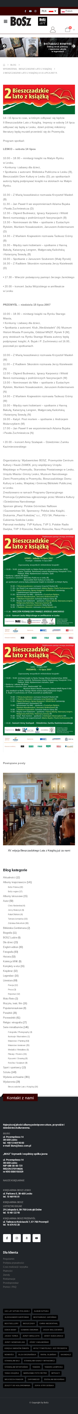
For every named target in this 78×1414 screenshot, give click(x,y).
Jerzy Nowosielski (15, 1342)
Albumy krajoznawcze (14, 882)
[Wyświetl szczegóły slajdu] (39, 47)
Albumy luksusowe (13, 896)
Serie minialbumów (13, 1027)
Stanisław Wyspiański (16, 1367)
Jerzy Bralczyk (14, 910)
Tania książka (12, 1373)
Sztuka (6, 1072)
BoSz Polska (13, 887)
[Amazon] (27, 1238)
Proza (10, 989)
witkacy (55, 1373)
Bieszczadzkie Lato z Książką (21, 1086)
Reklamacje (9, 1279)
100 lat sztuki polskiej (17, 1311)
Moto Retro (9, 998)
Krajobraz (8, 971)
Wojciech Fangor (14, 1379)
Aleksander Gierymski (17, 1317)
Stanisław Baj (12, 1361)
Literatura (8, 980)
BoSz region (13, 891)
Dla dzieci (8, 942)
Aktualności (9, 877)
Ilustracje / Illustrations (17, 1036)
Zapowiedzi (34, 1379)
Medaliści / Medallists (17, 1049)
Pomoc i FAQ (9, 1287)
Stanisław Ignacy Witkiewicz (39, 1361)
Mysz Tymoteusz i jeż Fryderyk (50, 1348)
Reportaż (12, 994)
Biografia (7, 932)
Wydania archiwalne (13, 1077)
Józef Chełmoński (39, 1342)
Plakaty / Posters (15, 1054)
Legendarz (8, 975)
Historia (7, 956)
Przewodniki (9, 1017)
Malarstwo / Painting (16, 1041)
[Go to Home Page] (4, 65)
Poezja (11, 985)
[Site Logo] (20, 21)
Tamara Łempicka (15, 919)
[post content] (39, 809)
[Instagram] (35, 11)
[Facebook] (25, 11)
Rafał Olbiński (14, 914)
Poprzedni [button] (5, 46)
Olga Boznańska (27, 1355)
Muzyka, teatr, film (12, 1003)
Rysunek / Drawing (16, 1058)
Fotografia (8, 951)
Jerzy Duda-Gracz (53, 1336)
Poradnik (7, 1012)
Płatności (7, 1271)
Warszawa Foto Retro (35, 1373)
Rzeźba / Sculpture (16, 1063)
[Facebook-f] (7, 1238)
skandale (66, 1355)
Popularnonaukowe (13, 1008)
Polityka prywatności (13, 1263)
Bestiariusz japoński (44, 1317)
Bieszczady (29, 1323)
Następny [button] (73, 46)
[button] (72, 816)
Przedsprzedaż (11, 1283)
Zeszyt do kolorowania (17, 1385)
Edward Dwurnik (29, 1330)
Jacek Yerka (11, 1336)
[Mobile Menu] (5, 21)
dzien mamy (10, 1330)
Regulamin (8, 1259)
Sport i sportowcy (12, 1067)
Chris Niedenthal (15, 905)
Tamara (36, 1367)
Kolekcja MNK (10, 961)
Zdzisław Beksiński (16, 923)
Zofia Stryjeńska (44, 1385)
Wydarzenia (9, 1081)
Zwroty (6, 1275)
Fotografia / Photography (18, 1032)
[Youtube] (30, 11)
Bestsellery (12, 1323)
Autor (6, 900)
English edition (10, 947)
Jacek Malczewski (52, 1330)
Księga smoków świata (17, 1348)
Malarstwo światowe (16, 1045)
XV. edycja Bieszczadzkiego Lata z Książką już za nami (39, 850)
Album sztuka (41, 1311)
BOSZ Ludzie (10, 937)
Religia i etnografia (12, 1022)
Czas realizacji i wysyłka (15, 1267)
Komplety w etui (11, 966)
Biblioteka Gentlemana (15, 928)
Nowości (9, 1355)
